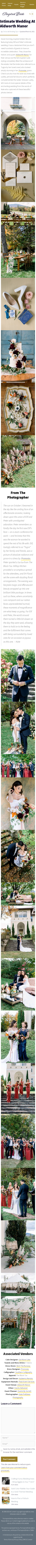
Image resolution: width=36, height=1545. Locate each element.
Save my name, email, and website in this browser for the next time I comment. (19, 1450)
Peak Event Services (26, 1381)
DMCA (25, 1539)
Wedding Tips (13, 32)
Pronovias (22, 70)
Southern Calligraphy (23, 1372)
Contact (29, 1539)
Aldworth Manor (22, 54)
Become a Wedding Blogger (23, 4)
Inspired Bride (13, 14)
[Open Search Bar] (30, 14)
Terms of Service (8, 1539)
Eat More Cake (24, 1359)
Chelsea (5, 32)
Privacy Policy (18, 1539)
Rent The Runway (23, 1366)
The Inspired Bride (8, 1518)
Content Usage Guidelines (19, 1521)
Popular (16, 4)
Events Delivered (20, 1388)
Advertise (31, 4)
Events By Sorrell (24, 1391)
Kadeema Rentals (26, 1378)
